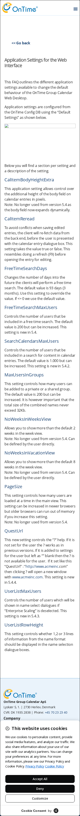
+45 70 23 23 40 (56, 712)
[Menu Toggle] (75, 9)
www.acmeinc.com (27, 577)
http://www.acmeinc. (42, 566)
